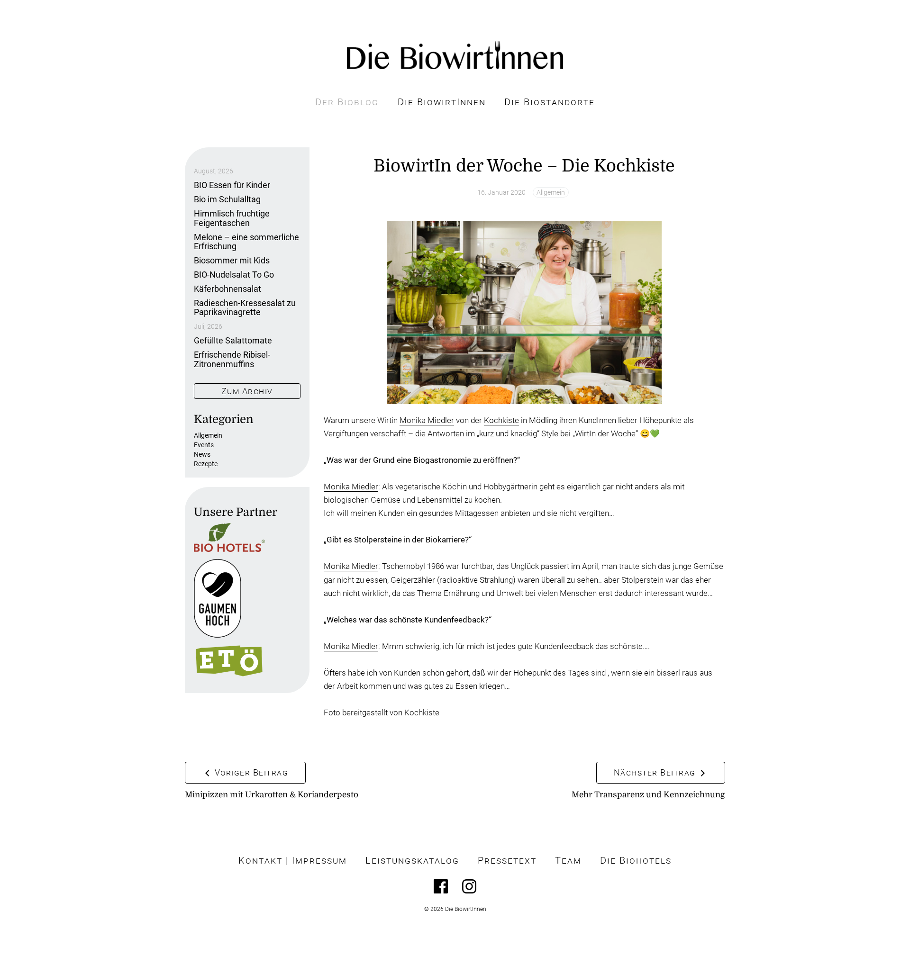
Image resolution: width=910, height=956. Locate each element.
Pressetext (507, 860)
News (202, 454)
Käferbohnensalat (227, 289)
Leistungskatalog (412, 860)
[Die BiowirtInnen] (455, 55)
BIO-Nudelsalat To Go (234, 275)
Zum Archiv (247, 391)
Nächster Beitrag (656, 772)
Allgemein (551, 192)
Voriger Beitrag (250, 772)
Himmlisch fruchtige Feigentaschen (232, 218)
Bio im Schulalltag (227, 199)
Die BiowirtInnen (442, 102)
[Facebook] (441, 886)
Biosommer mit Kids (232, 260)
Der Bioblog (347, 102)
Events (204, 445)
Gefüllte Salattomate (233, 340)
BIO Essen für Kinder (232, 185)
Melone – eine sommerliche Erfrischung (246, 242)
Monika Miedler (427, 420)
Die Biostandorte (549, 102)
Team (568, 860)
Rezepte (206, 464)
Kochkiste (501, 420)
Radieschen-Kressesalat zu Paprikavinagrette (245, 307)
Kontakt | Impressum (292, 860)
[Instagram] (469, 886)
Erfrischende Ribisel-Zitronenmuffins (232, 359)
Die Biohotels (636, 860)
